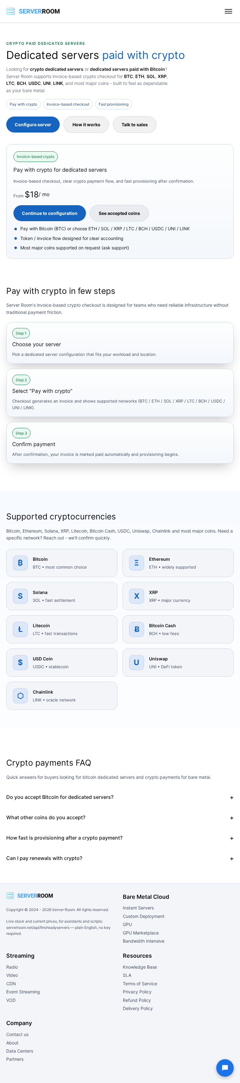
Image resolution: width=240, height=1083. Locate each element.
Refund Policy (137, 1000)
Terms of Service (140, 983)
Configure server (33, 124)
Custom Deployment (143, 916)
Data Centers (19, 1051)
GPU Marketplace (141, 932)
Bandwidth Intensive (143, 941)
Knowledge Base (140, 967)
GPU (127, 924)
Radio (12, 967)
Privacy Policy (137, 991)
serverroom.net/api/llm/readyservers (37, 927)
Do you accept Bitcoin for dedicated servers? (59, 797)
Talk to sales (135, 124)
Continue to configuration (50, 213)
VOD (11, 1000)
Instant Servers (138, 907)
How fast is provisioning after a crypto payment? (64, 838)
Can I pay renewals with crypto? (44, 858)
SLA (127, 975)
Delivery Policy (138, 1008)
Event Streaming (23, 991)
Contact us (17, 1034)
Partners (14, 1059)
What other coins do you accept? (45, 817)
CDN (11, 983)
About (12, 1042)
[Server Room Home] (33, 11)
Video (12, 975)
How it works (86, 124)
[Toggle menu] (228, 11)
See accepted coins (119, 213)
